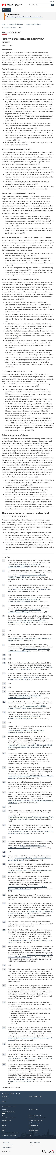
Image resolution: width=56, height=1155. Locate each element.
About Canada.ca (7, 1147)
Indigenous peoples (33, 1130)
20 (23, 298)
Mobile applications (8, 1144)
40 (31, 484)
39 (37, 476)
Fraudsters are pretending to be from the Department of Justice (24, 17)
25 (14, 347)
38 (42, 469)
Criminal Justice (5, 1099)
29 (38, 386)
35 (39, 443)
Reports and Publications (16, 24)
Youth (30, 1135)
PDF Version (6, 42)
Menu (5, 10)
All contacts (4, 1109)
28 (12, 383)
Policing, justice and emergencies (37, 1117)
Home (3, 24)
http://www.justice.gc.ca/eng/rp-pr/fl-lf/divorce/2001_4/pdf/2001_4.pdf (30, 913)
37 (22, 464)
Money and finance (33, 1125)
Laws (30, 1099)
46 (7, 549)
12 (46, 188)
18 (30, 269)
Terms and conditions (35, 1142)
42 (26, 499)
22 (7, 321)
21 (19, 311)
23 (43, 328)
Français (52, 1)
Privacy (31, 1144)
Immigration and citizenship (9, 1117)
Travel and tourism (6, 1120)
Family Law (4, 1096)
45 (46, 532)
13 (40, 220)
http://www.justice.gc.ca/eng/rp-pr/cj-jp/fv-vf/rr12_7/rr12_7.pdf (30, 1048)
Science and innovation (34, 1128)
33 (29, 415)
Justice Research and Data (33, 24)
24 (18, 337)
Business (4, 1123)
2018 (20, 27)
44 (40, 508)
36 (37, 457)
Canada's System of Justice (35, 1096)
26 (12, 366)
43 (11, 506)
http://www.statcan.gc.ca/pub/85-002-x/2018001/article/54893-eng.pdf (24, 601)
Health (3, 1128)
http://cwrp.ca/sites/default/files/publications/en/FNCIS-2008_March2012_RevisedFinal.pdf (27, 888)
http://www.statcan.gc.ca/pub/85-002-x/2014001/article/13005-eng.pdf (25, 1080)
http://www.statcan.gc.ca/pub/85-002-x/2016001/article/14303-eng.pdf (27, 576)
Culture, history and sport (35, 1115)
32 (49, 401)
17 (12, 265)
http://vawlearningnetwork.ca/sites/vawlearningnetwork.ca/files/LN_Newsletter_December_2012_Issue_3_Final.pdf (30, 818)
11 (37, 183)
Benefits (4, 1125)
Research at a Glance (10, 27)
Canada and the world (34, 1123)
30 (7, 394)
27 (15, 378)
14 (18, 225)
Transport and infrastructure (36, 1120)
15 (24, 232)
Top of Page (5, 1151)
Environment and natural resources (10, 1133)
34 (32, 429)
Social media (6, 1142)
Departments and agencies (8, 1111)
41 (44, 491)
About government (33, 1109)
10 (18, 179)
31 (31, 396)
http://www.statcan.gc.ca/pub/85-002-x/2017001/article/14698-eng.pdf (24, 566)
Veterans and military (34, 1133)
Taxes (3, 1130)
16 (35, 255)
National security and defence (9, 1135)
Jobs (3, 1115)
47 (10, 549)
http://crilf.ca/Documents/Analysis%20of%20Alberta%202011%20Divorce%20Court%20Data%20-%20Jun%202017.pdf (30, 746)
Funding (4, 1101)
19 (33, 274)
